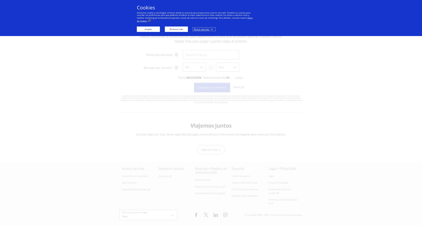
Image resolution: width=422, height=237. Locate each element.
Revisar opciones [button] (201, 29)
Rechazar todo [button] (176, 29)
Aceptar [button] (148, 29)
